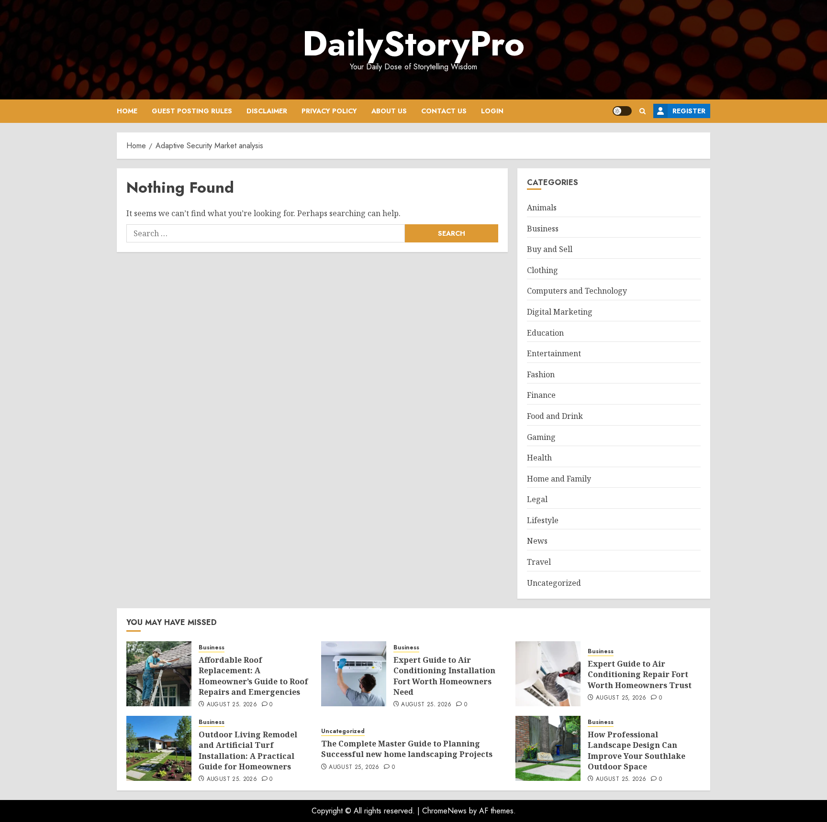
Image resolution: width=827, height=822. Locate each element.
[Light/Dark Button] (622, 111)
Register (688, 111)
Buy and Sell (549, 249)
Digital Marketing (559, 312)
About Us (389, 111)
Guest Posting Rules (192, 111)
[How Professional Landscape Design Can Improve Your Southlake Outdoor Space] (548, 748)
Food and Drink (555, 416)
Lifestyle (543, 520)
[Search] (642, 111)
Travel (539, 562)
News (537, 541)
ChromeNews (444, 810)
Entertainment (554, 353)
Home (127, 111)
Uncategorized (554, 583)
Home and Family (559, 478)
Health (539, 457)
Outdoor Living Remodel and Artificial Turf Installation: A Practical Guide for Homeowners (248, 750)
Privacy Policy (329, 111)
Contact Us (444, 111)
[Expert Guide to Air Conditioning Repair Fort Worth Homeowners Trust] (548, 673)
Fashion (541, 374)
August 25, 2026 (232, 705)
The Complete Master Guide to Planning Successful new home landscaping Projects (406, 748)
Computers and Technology (577, 290)
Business (543, 228)
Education (545, 333)
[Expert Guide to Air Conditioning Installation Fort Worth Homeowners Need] (353, 673)
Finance (541, 395)
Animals (542, 207)
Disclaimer (266, 111)
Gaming (541, 437)
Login (492, 111)
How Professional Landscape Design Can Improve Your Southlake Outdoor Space (636, 750)
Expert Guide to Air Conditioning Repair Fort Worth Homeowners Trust (640, 674)
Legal (537, 499)
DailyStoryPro (413, 43)
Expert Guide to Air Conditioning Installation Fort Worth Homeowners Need (444, 676)
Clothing (542, 270)
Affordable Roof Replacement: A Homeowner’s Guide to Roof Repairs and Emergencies (253, 676)
